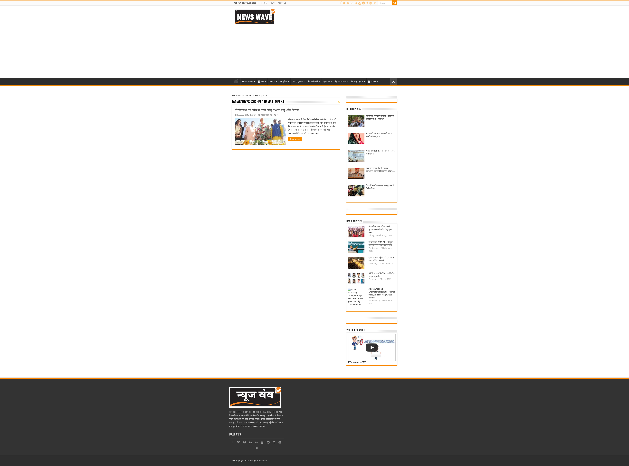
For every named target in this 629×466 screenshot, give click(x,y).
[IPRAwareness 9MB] (372, 347)
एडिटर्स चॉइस (265, 115)
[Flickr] (355, 3)
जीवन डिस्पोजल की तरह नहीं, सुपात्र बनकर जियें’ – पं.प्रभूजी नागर (380, 229)
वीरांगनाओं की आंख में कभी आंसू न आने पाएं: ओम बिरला (267, 110)
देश (273, 81)
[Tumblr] (367, 3)
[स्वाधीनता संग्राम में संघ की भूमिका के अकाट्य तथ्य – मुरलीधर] (356, 121)
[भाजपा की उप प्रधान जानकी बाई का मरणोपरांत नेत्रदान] (356, 139)
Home (264, 3)
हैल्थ (328, 81)
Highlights (358, 81)
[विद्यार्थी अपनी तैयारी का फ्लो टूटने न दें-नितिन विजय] (356, 191)
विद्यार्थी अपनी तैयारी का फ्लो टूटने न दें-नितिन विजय (380, 187)
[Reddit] (363, 3)
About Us (282, 3)
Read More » (295, 139)
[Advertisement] (314, 50)
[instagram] (374, 3)
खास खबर (249, 81)
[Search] (394, 2)
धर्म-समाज (342, 81)
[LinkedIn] (351, 3)
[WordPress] (371, 3)
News (272, 3)
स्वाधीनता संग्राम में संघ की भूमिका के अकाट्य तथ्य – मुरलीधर (380, 117)
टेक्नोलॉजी (314, 81)
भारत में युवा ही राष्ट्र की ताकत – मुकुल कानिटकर (380, 152)
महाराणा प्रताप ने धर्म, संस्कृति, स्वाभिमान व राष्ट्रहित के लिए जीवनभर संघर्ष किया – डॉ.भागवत (380, 170)
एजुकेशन (299, 81)
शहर (262, 81)
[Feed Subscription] (339, 102)
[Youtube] (359, 3)
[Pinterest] (348, 3)
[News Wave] (254, 16)
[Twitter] (344, 3)
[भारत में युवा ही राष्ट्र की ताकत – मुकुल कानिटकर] (356, 156)
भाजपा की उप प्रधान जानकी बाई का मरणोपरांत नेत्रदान (379, 135)
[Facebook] (341, 3)
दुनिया (285, 81)
